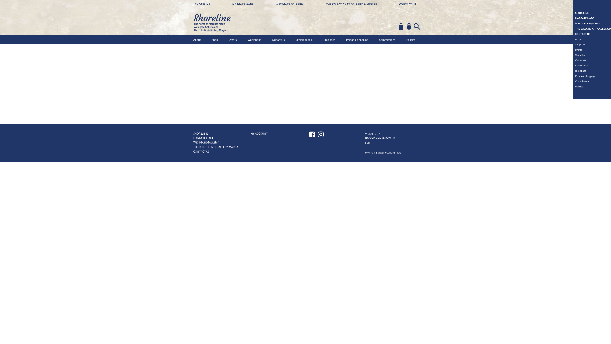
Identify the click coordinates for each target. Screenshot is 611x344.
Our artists (278, 39)
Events (233, 39)
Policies (410, 39)
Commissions (387, 39)
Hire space (329, 39)
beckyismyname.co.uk (380, 138)
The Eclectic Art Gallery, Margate (351, 4)
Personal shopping (357, 39)
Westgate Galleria (290, 4)
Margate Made (242, 4)
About (197, 39)
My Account (259, 133)
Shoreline (202, 4)
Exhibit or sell (304, 39)
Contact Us (407, 4)
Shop (215, 39)
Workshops (254, 39)
